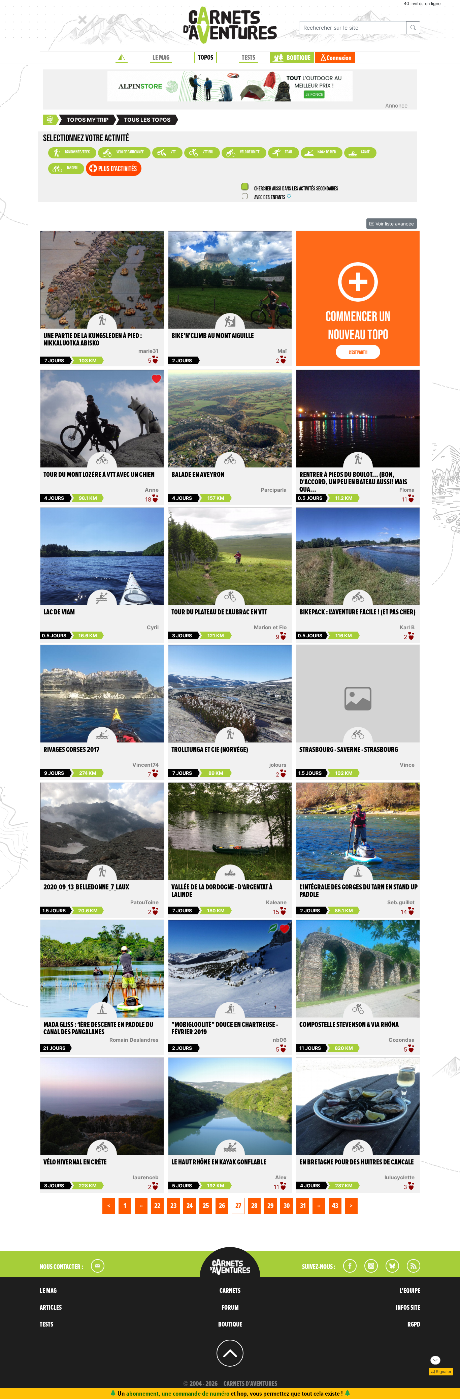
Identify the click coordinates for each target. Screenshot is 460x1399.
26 (222, 1206)
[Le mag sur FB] (347, 1270)
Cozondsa (402, 1040)
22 (157, 1206)
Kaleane (276, 902)
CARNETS (230, 1290)
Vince (407, 765)
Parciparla (274, 490)
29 (270, 1206)
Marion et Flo (270, 627)
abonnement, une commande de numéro (177, 1393)
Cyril (153, 627)
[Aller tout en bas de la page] (435, 1360)
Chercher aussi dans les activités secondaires (295, 189)
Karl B (407, 627)
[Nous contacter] (94, 1270)
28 (254, 1206)
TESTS (248, 57)
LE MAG (161, 57)
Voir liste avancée (394, 223)
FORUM (230, 1307)
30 (287, 1206)
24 (190, 1206)
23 (173, 1206)
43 (335, 1206)
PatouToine (144, 902)
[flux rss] (410, 1270)
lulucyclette (400, 1177)
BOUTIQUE (298, 58)
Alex (281, 1177)
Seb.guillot (401, 902)
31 (303, 1206)
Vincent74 (145, 765)
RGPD (413, 1324)
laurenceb (146, 1177)
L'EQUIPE (410, 1290)
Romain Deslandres (134, 1040)
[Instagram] (368, 1270)
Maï (282, 351)
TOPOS (205, 57)
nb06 (280, 1040)
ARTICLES (51, 1307)
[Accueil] (122, 58)
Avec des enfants (269, 197)
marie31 (148, 351)
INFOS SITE (408, 1307)
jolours (278, 765)
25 (206, 1206)
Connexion (339, 58)
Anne (152, 490)
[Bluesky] (389, 1270)
